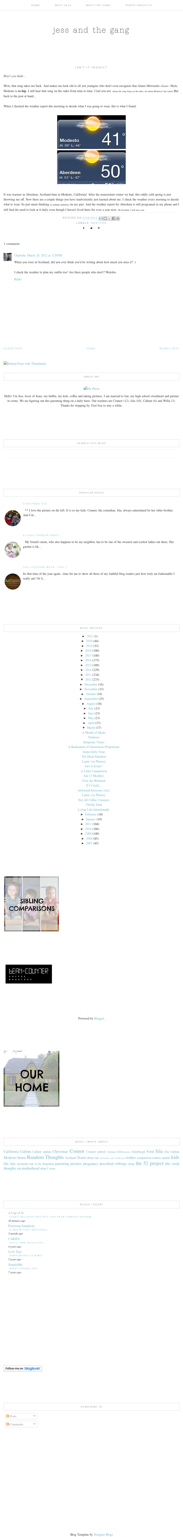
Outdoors (94, 737)
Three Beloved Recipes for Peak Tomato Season (50, 1216)
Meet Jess (63, 5)
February (91, 814)
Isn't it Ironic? (94, 766)
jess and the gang (91, 30)
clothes (130, 1157)
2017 (88, 655)
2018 (88, 650)
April (91, 723)
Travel (81, 1157)
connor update (161, 1157)
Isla (159, 1150)
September (91, 698)
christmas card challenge (112, 1158)
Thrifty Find (94, 804)
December (91, 684)
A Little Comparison (94, 771)
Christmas (60, 1151)
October (91, 694)
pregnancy (90, 1163)
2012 (88, 679)
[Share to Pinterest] (118, 218)
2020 (89, 641)
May (91, 718)
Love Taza (14, 1251)
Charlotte (20, 255)
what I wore (47, 1168)
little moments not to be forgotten (32, 1164)
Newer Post (169, 348)
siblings (121, 1163)
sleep (131, 1164)
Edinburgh (138, 1151)
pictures (76, 1163)
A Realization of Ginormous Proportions (93, 747)
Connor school (95, 1151)
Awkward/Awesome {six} (93, 790)
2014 (88, 670)
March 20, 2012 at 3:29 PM (44, 255)
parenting (62, 1163)
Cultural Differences (119, 1152)
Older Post (13, 348)
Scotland (70, 1157)
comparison (144, 1157)
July (91, 708)
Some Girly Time (94, 752)
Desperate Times (93, 742)
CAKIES (14, 1239)
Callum (25, 1151)
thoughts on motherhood (21, 1168)
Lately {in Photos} (94, 761)
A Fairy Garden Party (41, 535)
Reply (18, 279)
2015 (88, 665)
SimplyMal (15, 1264)
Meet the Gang (98, 5)
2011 (88, 824)
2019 (89, 646)
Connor (77, 1150)
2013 (88, 675)
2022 (90, 636)
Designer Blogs (103, 1534)
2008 (89, 838)
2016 (88, 660)
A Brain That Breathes (28, 1229)
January (91, 819)
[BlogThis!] (105, 218)
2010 (88, 829)
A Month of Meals (93, 732)
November (91, 689)
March (91, 727)
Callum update (41, 1151)
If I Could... (94, 785)
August (91, 703)
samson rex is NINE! (26, 1255)
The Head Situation (93, 756)
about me (92, 1157)
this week (172, 1163)
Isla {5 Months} (94, 776)
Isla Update (171, 1151)
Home (35, 5)
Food (150, 1151)
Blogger (99, 1018)
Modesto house (15, 1157)
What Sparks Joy (23, 1268)
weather (99, 222)
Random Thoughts (45, 1156)
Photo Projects (138, 5)
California (11, 1151)
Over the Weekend (93, 780)
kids (175, 1156)
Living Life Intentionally (94, 809)
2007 (89, 843)
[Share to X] (109, 218)
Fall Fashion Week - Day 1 (45, 567)
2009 (88, 833)
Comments (16, 1424)
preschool (107, 1163)
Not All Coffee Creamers (93, 800)
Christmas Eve (35, 503)
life (6, 1163)
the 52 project (150, 1163)
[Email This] (101, 218)
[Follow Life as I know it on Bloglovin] (23, 1370)
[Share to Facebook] (113, 218)
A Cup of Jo (16, 1213)
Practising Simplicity (21, 1226)
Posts (12, 1416)
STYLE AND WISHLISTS (26, 1242)
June (91, 713)
